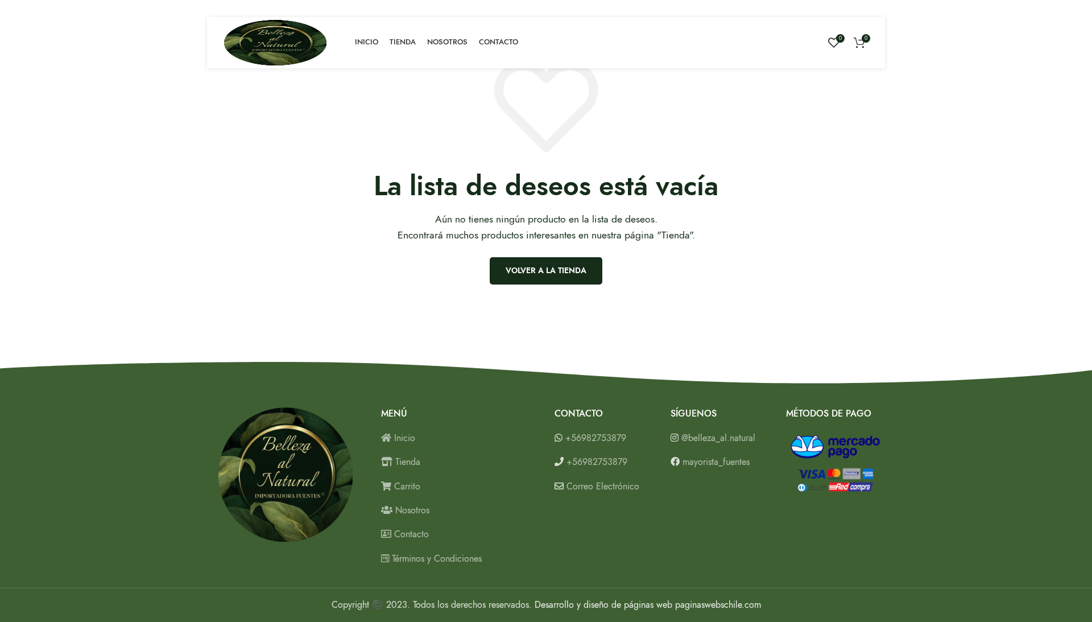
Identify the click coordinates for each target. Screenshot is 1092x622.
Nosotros (410, 510)
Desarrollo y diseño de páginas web (603, 605)
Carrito (405, 486)
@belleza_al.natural (718, 438)
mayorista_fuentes (716, 462)
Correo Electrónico (602, 486)
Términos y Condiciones (435, 559)
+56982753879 (595, 438)
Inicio (403, 438)
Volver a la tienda (546, 270)
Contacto (410, 534)
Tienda (406, 462)
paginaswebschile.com (718, 605)
